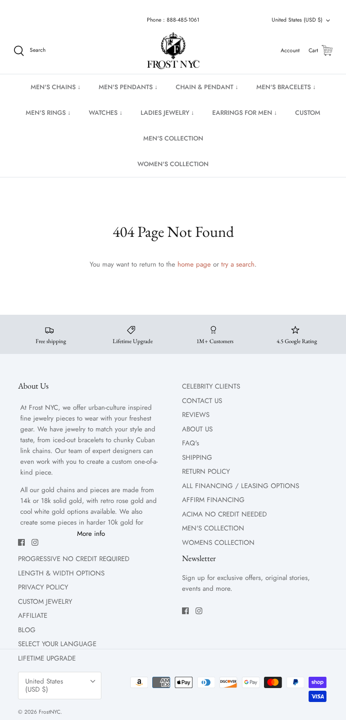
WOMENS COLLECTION (218, 543)
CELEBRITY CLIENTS (211, 386)
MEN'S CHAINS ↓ (56, 86)
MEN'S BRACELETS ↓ (286, 86)
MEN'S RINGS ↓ (48, 112)
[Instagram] (35, 542)
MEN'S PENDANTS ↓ (128, 86)
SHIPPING (197, 457)
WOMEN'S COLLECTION (173, 163)
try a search (238, 264)
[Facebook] (21, 542)
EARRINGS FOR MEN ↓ (244, 112)
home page (194, 264)
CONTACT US (202, 401)
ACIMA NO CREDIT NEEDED (224, 514)
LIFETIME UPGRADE (47, 658)
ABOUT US (197, 429)
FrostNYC (49, 712)
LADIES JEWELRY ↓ (167, 112)
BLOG (27, 630)
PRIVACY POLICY (43, 587)
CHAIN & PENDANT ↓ (207, 86)
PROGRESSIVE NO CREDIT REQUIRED (73, 559)
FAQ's (190, 443)
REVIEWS (195, 415)
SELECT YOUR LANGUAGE (57, 644)
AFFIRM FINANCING (213, 500)
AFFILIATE (32, 615)
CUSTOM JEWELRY (45, 602)
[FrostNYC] (173, 50)
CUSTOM (307, 112)
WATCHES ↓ (106, 112)
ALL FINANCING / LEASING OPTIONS (240, 486)
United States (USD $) (297, 20)
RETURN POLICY (206, 471)
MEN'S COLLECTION (173, 138)
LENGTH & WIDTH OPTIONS (61, 573)
